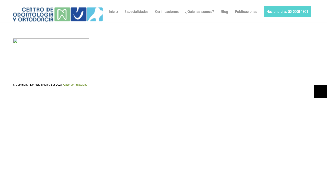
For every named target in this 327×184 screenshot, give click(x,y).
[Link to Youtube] (310, 84)
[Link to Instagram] (303, 84)
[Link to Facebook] (295, 84)
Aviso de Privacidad (75, 84)
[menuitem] (113, 11)
